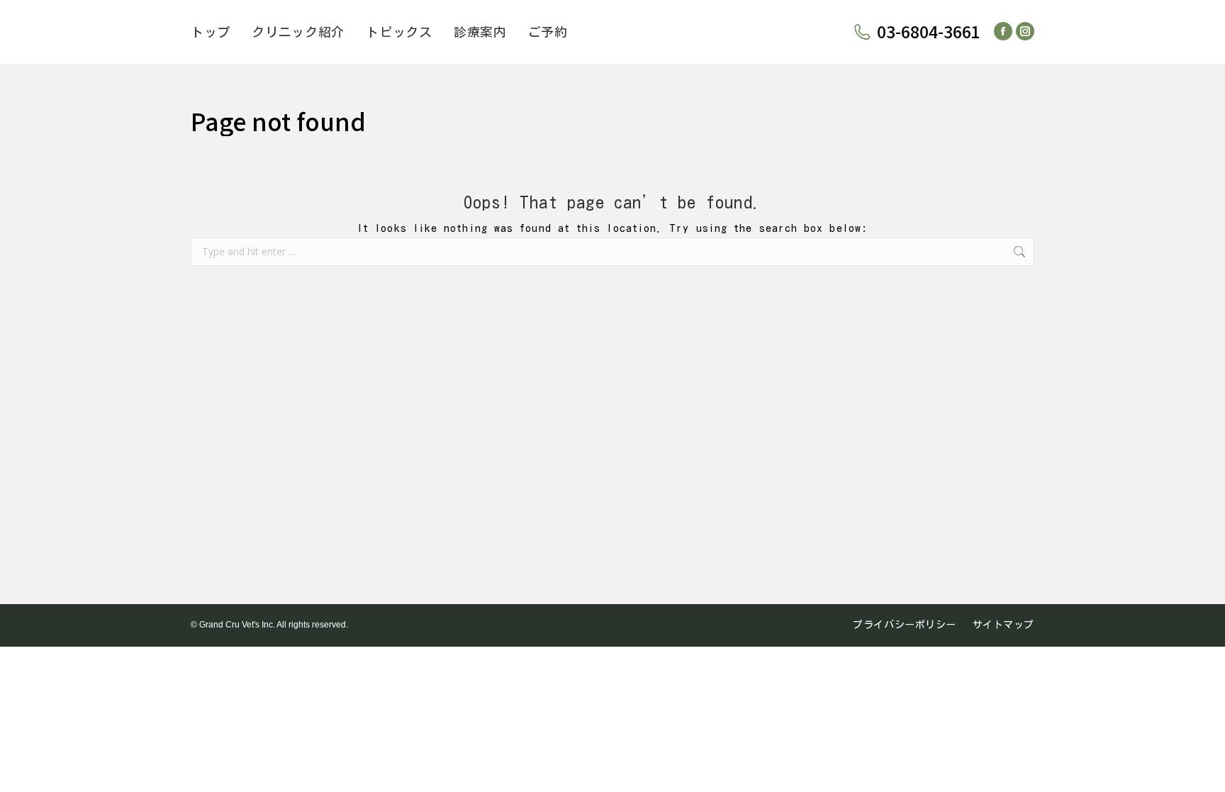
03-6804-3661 (928, 32)
